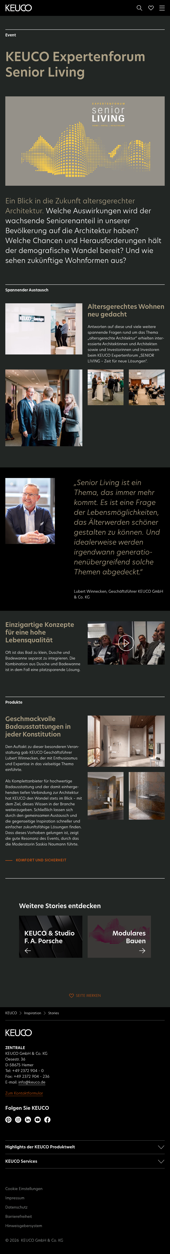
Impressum (14, 1198)
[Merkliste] (151, 8)
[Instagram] (18, 1120)
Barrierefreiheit (18, 1216)
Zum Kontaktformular (24, 1093)
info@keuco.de (31, 1082)
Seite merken (88, 995)
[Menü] (162, 7)
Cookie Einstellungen (23, 1189)
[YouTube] (38, 1120)
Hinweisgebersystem (23, 1226)
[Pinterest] (8, 1120)
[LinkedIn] (28, 1120)
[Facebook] (47, 1120)
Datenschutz (16, 1207)
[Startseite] (18, 7)
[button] (126, 643)
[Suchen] (139, 8)
